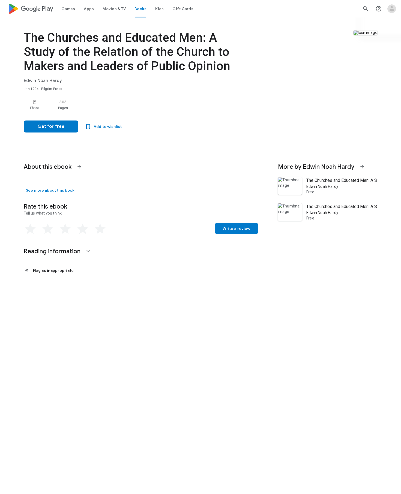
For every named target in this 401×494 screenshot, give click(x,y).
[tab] (68, 8)
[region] (133, 105)
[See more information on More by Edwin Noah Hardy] (362, 166)
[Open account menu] (391, 8)
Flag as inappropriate (49, 270)
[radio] (30, 229)
